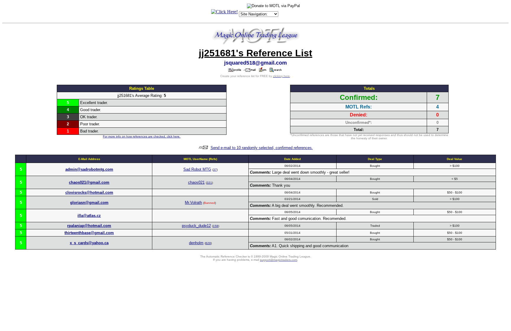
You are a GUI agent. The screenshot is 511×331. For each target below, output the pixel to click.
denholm (196, 243)
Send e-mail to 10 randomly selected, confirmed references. (262, 147)
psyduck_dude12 (196, 225)
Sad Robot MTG (197, 169)
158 (215, 226)
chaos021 (196, 182)
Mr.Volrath (193, 202)
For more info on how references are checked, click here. (141, 136)
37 (215, 169)
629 (208, 243)
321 (209, 182)
